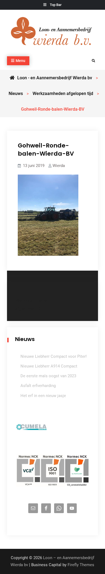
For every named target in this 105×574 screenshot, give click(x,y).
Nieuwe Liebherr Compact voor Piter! (53, 356)
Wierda (58, 165)
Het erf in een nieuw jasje (43, 395)
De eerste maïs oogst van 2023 (48, 375)
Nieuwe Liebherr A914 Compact (48, 366)
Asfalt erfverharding (38, 385)
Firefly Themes (81, 564)
